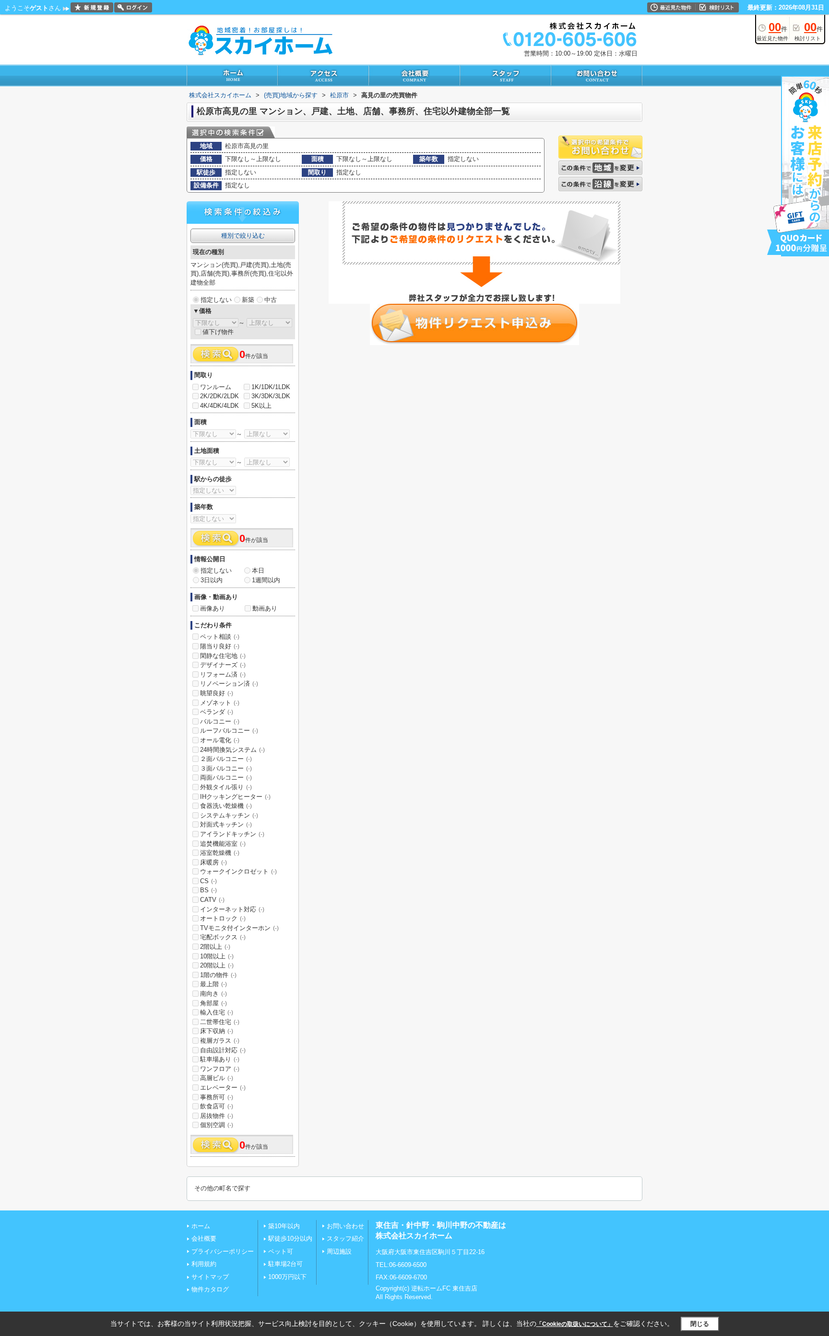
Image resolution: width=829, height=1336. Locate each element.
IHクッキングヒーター (235, 796)
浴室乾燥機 (219, 852)
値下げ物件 (218, 331)
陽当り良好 (219, 646)
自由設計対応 (223, 1050)
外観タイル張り (226, 787)
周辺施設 (339, 1251)
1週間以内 (266, 580)
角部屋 (213, 1003)
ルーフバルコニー (229, 730)
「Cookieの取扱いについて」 (574, 1324)
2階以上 (215, 946)
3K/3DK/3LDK (270, 396)
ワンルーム (215, 387)
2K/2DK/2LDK (219, 396)
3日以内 (212, 580)
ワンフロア (219, 1068)
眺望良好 (216, 693)
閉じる (699, 1323)
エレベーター (223, 1087)
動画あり (264, 608)
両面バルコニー (226, 777)
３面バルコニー (226, 768)
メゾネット (219, 702)
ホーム (200, 1226)
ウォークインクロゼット (238, 871)
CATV (212, 899)
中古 (270, 299)
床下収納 (216, 1031)
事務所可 (216, 1097)
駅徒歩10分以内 (290, 1238)
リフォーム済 (223, 674)
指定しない (216, 299)
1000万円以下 (287, 1276)
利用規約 (203, 1263)
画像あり (212, 608)
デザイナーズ (223, 664)
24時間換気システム (232, 749)
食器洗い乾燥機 (226, 805)
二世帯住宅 (219, 1021)
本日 (258, 570)
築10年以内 (284, 1226)
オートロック (223, 918)
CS (208, 881)
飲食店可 (216, 1106)
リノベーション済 (229, 683)
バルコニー (219, 721)
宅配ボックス (223, 937)
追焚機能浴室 (223, 843)
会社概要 (203, 1238)
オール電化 (219, 740)
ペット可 (280, 1251)
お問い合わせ (345, 1226)
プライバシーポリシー (222, 1251)
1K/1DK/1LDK (270, 387)
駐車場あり (219, 1059)
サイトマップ (210, 1276)
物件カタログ (210, 1289)
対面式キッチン (226, 824)
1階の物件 (218, 975)
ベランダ (216, 711)
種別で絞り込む (243, 235)
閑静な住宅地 (223, 655)
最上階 (213, 984)
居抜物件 (216, 1115)
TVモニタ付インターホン (239, 928)
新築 (248, 299)
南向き (213, 993)
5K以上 (261, 405)
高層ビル (216, 1078)
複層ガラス (219, 1040)
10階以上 (217, 956)
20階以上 (217, 965)
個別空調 (216, 1125)
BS (208, 890)
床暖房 (213, 862)
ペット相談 (219, 636)
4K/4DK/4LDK (219, 405)
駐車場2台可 (285, 1263)
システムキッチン (229, 815)
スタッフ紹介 (345, 1238)
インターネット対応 (232, 909)
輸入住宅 (216, 1012)
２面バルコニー (226, 758)
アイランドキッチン (232, 834)
